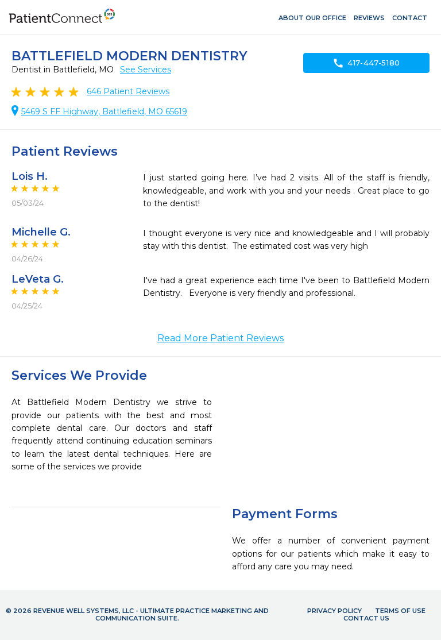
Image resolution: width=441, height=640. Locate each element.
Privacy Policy (334, 611)
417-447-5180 (366, 63)
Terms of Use (400, 611)
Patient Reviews (128, 91)
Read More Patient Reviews (220, 338)
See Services (145, 69)
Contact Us (366, 618)
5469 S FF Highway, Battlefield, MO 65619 (104, 111)
